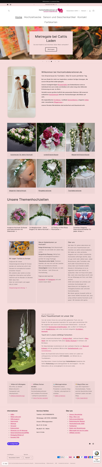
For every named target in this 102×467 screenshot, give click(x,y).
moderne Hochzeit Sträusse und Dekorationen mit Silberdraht (17, 229)
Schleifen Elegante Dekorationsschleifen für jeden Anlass (82, 229)
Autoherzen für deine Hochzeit (22, 154)
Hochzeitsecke (48, 49)
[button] (9, 11)
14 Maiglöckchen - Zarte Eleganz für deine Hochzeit (39, 228)
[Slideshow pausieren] (59, 61)
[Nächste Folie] (55, 61)
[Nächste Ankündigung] (68, 4)
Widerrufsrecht (50, 463)
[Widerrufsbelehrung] (17, 396)
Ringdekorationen (45, 190)
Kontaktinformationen (64, 463)
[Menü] (99, 451)
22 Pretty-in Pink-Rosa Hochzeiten (59, 228)
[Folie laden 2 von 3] (49, 61)
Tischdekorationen (75, 190)
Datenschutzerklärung (40, 463)
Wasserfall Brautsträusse (80, 154)
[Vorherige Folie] (42, 61)
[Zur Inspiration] (82, 398)
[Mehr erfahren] (60, 396)
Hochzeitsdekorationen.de (17, 463)
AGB (56, 463)
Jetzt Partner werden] (40, 398)
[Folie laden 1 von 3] (46, 61)
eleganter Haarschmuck (17, 190)
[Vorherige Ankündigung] (34, 4)
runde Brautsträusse (51, 154)
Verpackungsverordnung (17, 288)
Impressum (72, 463)
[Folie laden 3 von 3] (51, 61)
